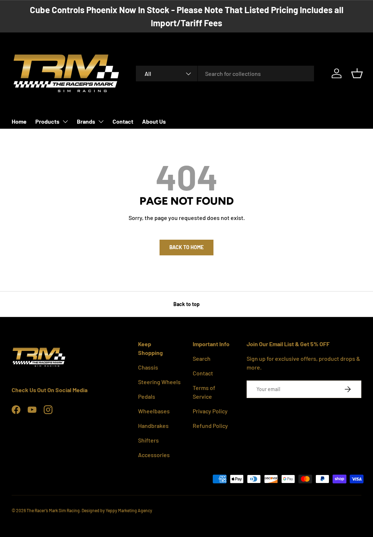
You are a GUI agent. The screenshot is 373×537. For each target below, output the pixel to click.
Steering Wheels (159, 381)
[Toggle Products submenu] (65, 121)
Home (19, 121)
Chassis (148, 367)
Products (47, 121)
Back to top (186, 304)
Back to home (186, 247)
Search (202, 358)
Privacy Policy (210, 410)
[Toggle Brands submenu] (101, 121)
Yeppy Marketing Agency (129, 510)
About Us (154, 121)
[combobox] (225, 73)
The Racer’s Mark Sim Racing (53, 510)
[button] (357, 73)
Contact (123, 121)
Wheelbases (154, 410)
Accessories (154, 454)
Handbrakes (153, 425)
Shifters (148, 440)
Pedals (146, 396)
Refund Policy (210, 425)
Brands (86, 121)
